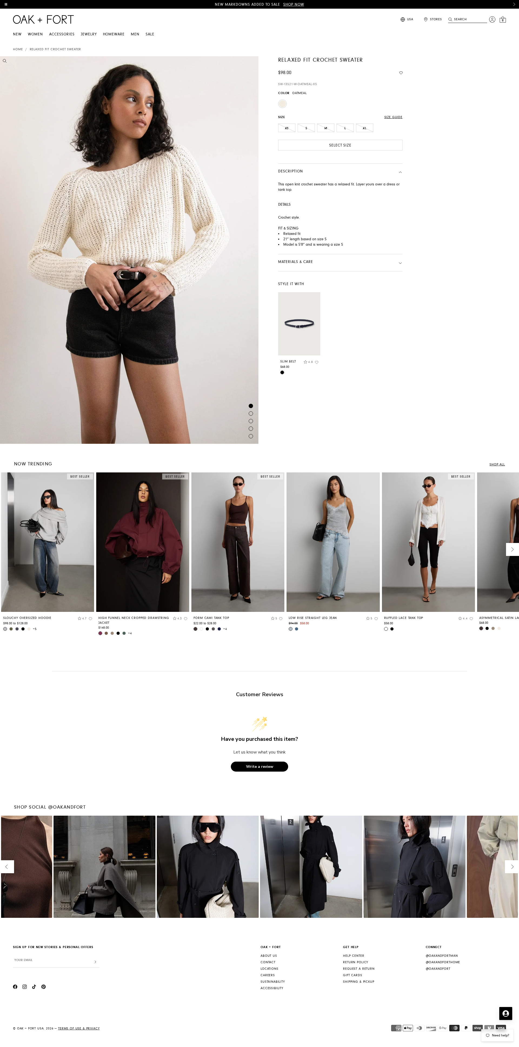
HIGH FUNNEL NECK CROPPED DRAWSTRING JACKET (133, 620)
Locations (269, 969)
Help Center (353, 956)
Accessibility (272, 988)
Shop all (497, 464)
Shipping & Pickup (358, 981)
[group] (47, 553)
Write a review (259, 766)
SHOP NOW (293, 4)
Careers (268, 975)
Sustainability (273, 981)
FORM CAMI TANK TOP (211, 618)
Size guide (393, 117)
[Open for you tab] (505, 1013)
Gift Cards (352, 975)
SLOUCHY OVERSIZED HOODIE (27, 618)
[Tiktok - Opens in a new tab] (34, 987)
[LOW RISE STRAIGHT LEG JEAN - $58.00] (333, 542)
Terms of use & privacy (78, 1028)
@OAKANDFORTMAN (442, 956)
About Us (269, 956)
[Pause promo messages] (6, 4)
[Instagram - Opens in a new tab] (24, 987)
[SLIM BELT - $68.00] (299, 323)
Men (135, 34)
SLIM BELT (288, 361)
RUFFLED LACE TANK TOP (403, 618)
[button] (514, 4)
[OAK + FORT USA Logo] (43, 19)
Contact (268, 962)
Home (18, 49)
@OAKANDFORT (438, 969)
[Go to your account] (492, 19)
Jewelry (89, 34)
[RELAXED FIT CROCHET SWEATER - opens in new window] (129, 250)
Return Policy (355, 962)
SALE (150, 34)
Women (35, 34)
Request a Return (358, 969)
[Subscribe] (95, 962)
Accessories (62, 34)
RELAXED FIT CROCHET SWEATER (55, 49)
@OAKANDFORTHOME (443, 962)
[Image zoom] (4, 61)
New (17, 34)
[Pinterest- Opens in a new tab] (43, 987)
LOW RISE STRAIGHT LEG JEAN (313, 618)
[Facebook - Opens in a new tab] (15, 987)
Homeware (114, 34)
